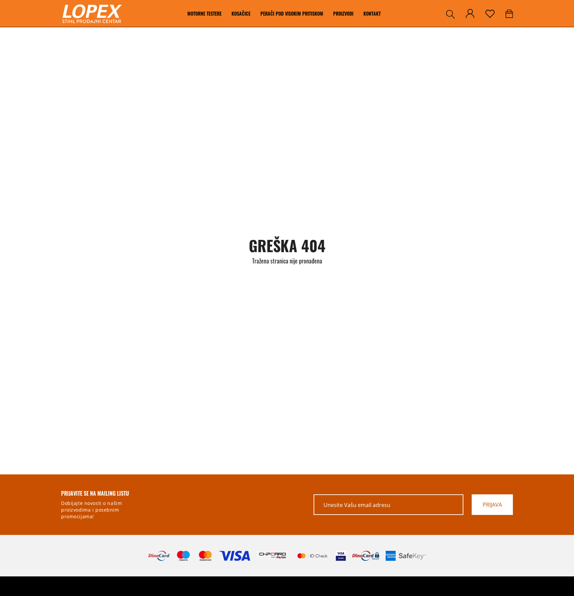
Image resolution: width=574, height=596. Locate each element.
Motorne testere (204, 13)
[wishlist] (490, 14)
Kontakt (372, 13)
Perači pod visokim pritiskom (291, 13)
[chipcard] (272, 556)
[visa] (341, 556)
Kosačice (241, 13)
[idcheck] (312, 556)
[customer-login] (470, 13)
